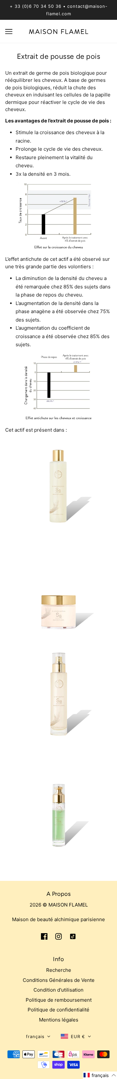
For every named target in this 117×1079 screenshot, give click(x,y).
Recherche (58, 970)
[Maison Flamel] (58, 31)
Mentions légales (58, 1020)
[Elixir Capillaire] (58, 814)
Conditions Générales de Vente (59, 980)
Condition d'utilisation (58, 990)
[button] (38, 1036)
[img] (44, 936)
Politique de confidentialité (58, 1010)
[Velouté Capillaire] (58, 597)
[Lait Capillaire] (58, 704)
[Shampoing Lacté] (58, 491)
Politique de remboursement (59, 1000)
